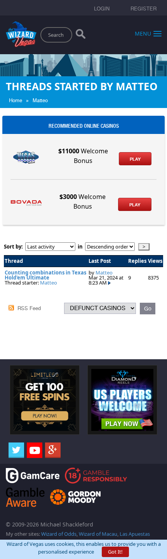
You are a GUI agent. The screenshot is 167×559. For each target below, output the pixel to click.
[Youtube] (34, 450)
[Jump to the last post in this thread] (109, 282)
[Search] (80, 36)
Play (135, 159)
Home (15, 100)
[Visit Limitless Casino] (45, 399)
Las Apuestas (135, 533)
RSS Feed (29, 308)
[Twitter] (16, 450)
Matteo (40, 100)
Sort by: (14, 246)
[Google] (53, 450)
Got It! (115, 551)
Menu (143, 33)
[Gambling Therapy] (75, 496)
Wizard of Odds (59, 533)
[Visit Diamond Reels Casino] (122, 399)
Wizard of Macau (98, 533)
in (80, 246)
